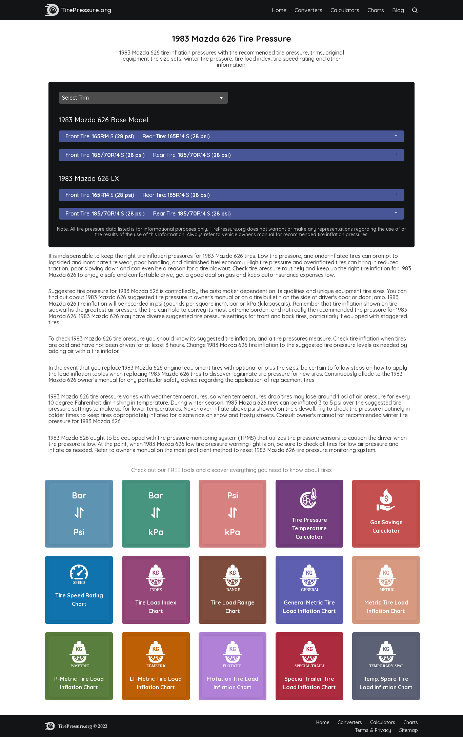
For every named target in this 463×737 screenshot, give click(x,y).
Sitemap (408, 730)
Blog (398, 10)
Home (279, 10)
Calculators (344, 10)
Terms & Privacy (373, 730)
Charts (375, 10)
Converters (308, 10)
